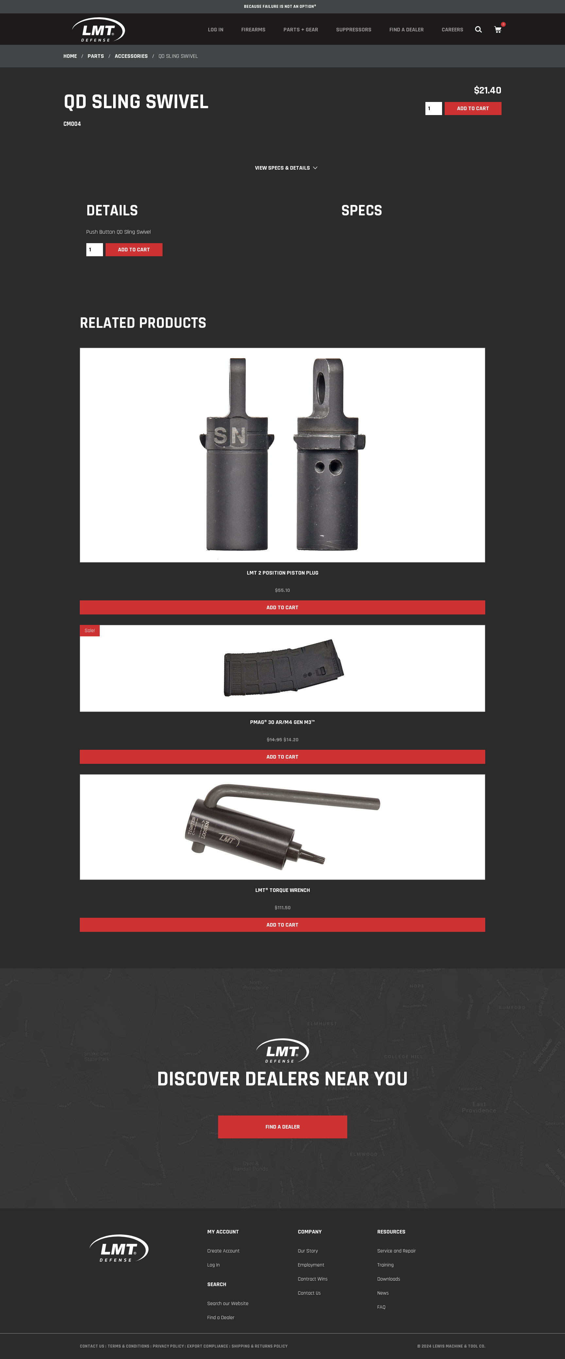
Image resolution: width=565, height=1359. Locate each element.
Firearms (253, 29)
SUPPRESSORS (353, 29)
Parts (96, 56)
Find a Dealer (406, 29)
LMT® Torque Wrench (282, 890)
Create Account (223, 1251)
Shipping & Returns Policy (259, 1346)
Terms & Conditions (128, 1346)
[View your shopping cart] (498, 29)
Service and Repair (396, 1251)
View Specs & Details (282, 168)
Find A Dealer (282, 1127)
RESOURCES (391, 1231)
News (383, 1293)
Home (70, 56)
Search (216, 1284)
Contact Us (309, 1293)
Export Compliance (207, 1346)
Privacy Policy (168, 1346)
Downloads (388, 1279)
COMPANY (310, 1231)
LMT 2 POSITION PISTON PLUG (282, 573)
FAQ (381, 1307)
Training (385, 1265)
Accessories (131, 56)
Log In (215, 29)
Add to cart (473, 108)
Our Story (308, 1251)
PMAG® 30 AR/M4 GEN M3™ (282, 722)
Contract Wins (313, 1279)
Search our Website (227, 1303)
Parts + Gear (300, 29)
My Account (223, 1231)
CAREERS (452, 29)
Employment (311, 1265)
